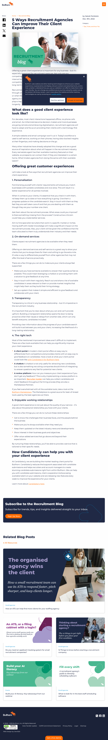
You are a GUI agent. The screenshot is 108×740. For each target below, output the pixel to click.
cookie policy (56, 94)
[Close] (84, 76)
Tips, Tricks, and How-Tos (92, 26)
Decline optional (57, 100)
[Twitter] (97, 716)
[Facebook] (100, 716)
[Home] (8, 5)
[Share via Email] (4, 36)
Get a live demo (54, 738)
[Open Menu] (104, 4)
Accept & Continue (75, 100)
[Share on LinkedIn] (4, 26)
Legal (76, 726)
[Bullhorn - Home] (9, 714)
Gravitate (17, 731)
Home (14, 16)
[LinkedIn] (104, 716)
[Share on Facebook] (4, 20)
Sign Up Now (14, 516)
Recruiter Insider (34, 379)
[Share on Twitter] (4, 31)
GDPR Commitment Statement (50, 726)
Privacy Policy (67, 726)
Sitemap (83, 726)
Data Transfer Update (29, 726)
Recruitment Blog (24, 16)
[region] (54, 89)
